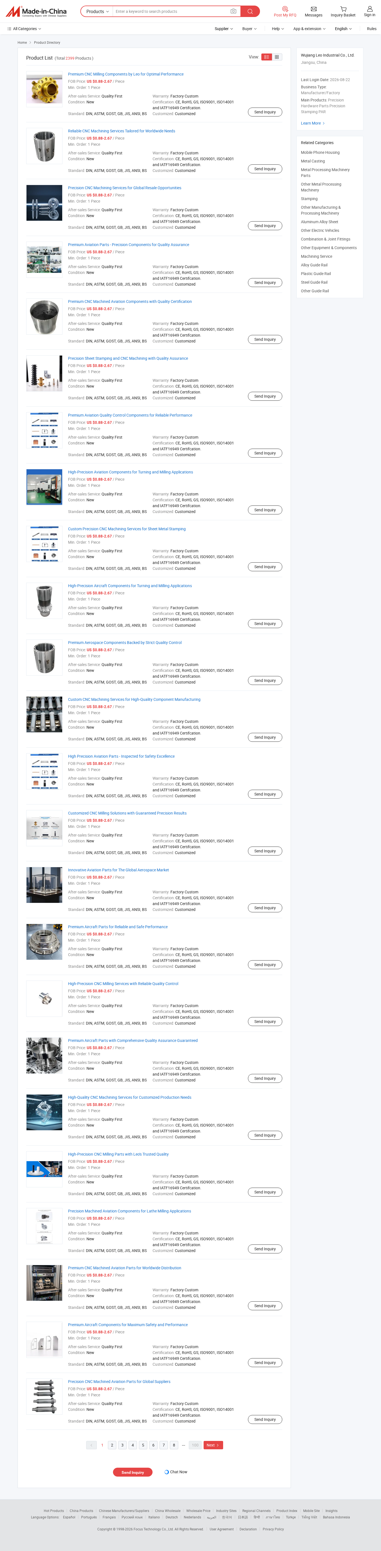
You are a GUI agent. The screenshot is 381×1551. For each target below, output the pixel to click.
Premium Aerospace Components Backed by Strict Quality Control (125, 642)
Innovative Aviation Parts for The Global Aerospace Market (118, 869)
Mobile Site (311, 1510)
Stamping (309, 198)
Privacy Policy (273, 1529)
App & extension (307, 28)
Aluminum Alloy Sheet (319, 221)
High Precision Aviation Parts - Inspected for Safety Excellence (121, 756)
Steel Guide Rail (314, 282)
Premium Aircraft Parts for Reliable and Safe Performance (118, 926)
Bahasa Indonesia (336, 1517)
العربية (211, 1517)
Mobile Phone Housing (320, 152)
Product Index (286, 1510)
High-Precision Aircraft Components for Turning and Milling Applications (130, 585)
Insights (331, 1510)
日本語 (243, 1517)
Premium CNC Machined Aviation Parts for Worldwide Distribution (124, 1267)
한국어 (227, 1517)
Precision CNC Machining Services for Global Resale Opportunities (124, 187)
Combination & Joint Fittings (325, 239)
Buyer (247, 28)
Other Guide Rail (315, 290)
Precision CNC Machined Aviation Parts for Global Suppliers (119, 1381)
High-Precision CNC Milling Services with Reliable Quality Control (123, 983)
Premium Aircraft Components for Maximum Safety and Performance (128, 1324)
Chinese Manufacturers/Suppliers (124, 1510)
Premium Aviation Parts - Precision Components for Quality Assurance (128, 244)
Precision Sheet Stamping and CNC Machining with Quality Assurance (128, 358)
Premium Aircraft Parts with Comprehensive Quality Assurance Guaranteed (133, 1040)
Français (109, 1517)
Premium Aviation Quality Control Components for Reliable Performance (130, 415)
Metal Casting (313, 161)
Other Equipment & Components (329, 247)
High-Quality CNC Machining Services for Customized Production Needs (129, 1097)
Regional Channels (256, 1510)
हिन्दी (257, 1517)
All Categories (25, 28)
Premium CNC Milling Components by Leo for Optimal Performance (126, 74)
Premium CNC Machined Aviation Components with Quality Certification (130, 301)
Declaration (248, 1529)
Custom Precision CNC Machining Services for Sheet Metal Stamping (127, 528)
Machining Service (316, 256)
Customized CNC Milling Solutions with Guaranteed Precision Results (127, 813)
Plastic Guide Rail (316, 273)
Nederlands (192, 1517)
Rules (372, 28)
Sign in (369, 14)
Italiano (154, 1517)
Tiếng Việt (309, 1517)
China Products (81, 1510)
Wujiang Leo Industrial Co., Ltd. (328, 55)
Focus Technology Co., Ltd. (154, 1529)
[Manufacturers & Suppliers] (36, 11)
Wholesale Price (198, 1510)
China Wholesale (167, 1510)
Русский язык (132, 1517)
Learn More (313, 123)
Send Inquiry (265, 112)
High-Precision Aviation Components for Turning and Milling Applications (130, 472)
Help (276, 28)
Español (69, 1517)
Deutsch (172, 1517)
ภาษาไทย (273, 1517)
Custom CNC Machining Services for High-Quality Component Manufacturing (134, 699)
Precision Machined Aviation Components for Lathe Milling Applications (129, 1211)
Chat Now (178, 1471)
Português (89, 1517)
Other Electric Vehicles (320, 230)
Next (213, 1445)
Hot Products (54, 1510)
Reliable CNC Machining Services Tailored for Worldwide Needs (121, 130)
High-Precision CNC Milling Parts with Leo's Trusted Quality (118, 1154)
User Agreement (222, 1529)
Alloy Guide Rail (314, 265)
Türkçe (291, 1517)
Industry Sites (226, 1510)
